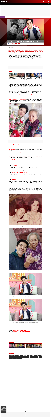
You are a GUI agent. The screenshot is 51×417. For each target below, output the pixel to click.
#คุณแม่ (15, 357)
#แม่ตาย (10, 358)
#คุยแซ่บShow (36, 357)
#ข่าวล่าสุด (10, 355)
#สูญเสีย (35, 355)
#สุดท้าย (40, 357)
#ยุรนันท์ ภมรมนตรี (19, 358)
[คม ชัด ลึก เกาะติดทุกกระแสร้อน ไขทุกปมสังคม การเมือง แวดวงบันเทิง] (25, 2)
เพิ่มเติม (2, 409)
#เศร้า (23, 355)
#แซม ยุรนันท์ (10, 357)
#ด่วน (41, 355)
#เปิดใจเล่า (22, 357)
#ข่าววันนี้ (14, 355)
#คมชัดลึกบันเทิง (31, 355)
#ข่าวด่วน (17, 355)
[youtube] (47, 1)
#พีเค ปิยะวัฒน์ (14, 358)
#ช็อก (28, 357)
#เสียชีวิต (26, 355)
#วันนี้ (20, 355)
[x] (45, 1)
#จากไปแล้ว (18, 357)
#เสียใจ (25, 357)
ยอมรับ (3, 410)
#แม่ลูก (38, 355)
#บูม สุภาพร (31, 357)
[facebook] (43, 1)
